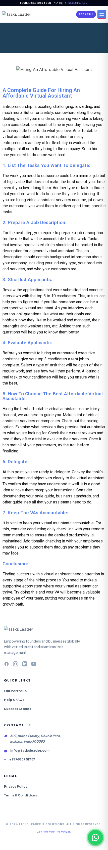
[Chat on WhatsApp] (95, 837)
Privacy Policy (15, 786)
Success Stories (17, 709)
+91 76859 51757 (22, 759)
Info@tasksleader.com (29, 750)
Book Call (86, 14)
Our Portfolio (15, 691)
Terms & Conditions (20, 795)
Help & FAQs (14, 700)
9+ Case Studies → (76, 3)
